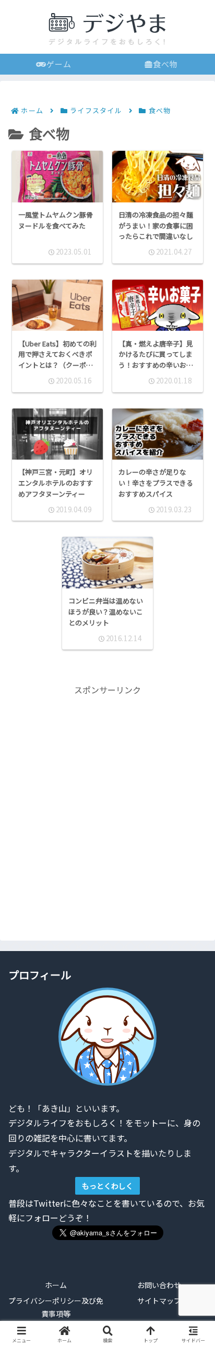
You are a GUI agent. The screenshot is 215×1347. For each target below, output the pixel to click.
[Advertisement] (107, 804)
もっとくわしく (107, 1186)
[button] (191, 1303)
